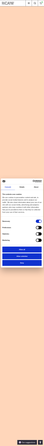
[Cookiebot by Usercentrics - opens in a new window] (33, 181)
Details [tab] (22, 187)
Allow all (22, 249)
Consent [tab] (8, 187)
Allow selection (22, 256)
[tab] (29, 3)
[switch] (39, 227)
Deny (22, 263)
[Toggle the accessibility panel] (40, 442)
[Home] (8, 3)
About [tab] (36, 187)
